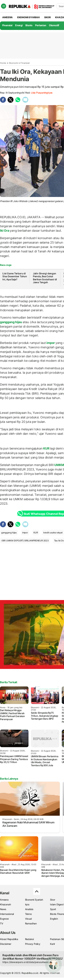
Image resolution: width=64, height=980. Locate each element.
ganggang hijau (11, 322)
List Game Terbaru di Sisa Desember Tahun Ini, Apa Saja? (14, 276)
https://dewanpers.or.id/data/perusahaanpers (27, 962)
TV (1, 923)
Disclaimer (5, 943)
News (3, 909)
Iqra (27, 904)
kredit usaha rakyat (53, 532)
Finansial (7, 25)
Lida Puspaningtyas (42, 92)
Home (3, 63)
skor (47, 17)
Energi (19, 25)
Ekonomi (13, 63)
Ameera (4, 899)
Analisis (29, 909)
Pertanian (40, 25)
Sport (53, 909)
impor (51, 343)
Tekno (28, 913)
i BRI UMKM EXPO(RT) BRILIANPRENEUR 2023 (25, 540)
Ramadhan (31, 923)
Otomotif (54, 25)
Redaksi (29, 939)
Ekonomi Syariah (28, 17)
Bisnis (28, 25)
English (54, 918)
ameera (7, 17)
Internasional (7, 913)
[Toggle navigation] (3, 6)
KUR (46, 448)
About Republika (9, 939)
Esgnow (4, 918)
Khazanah (5, 904)
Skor (52, 899)
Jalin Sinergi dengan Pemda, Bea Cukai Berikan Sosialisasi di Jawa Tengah (45, 278)
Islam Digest (56, 904)
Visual (28, 918)
